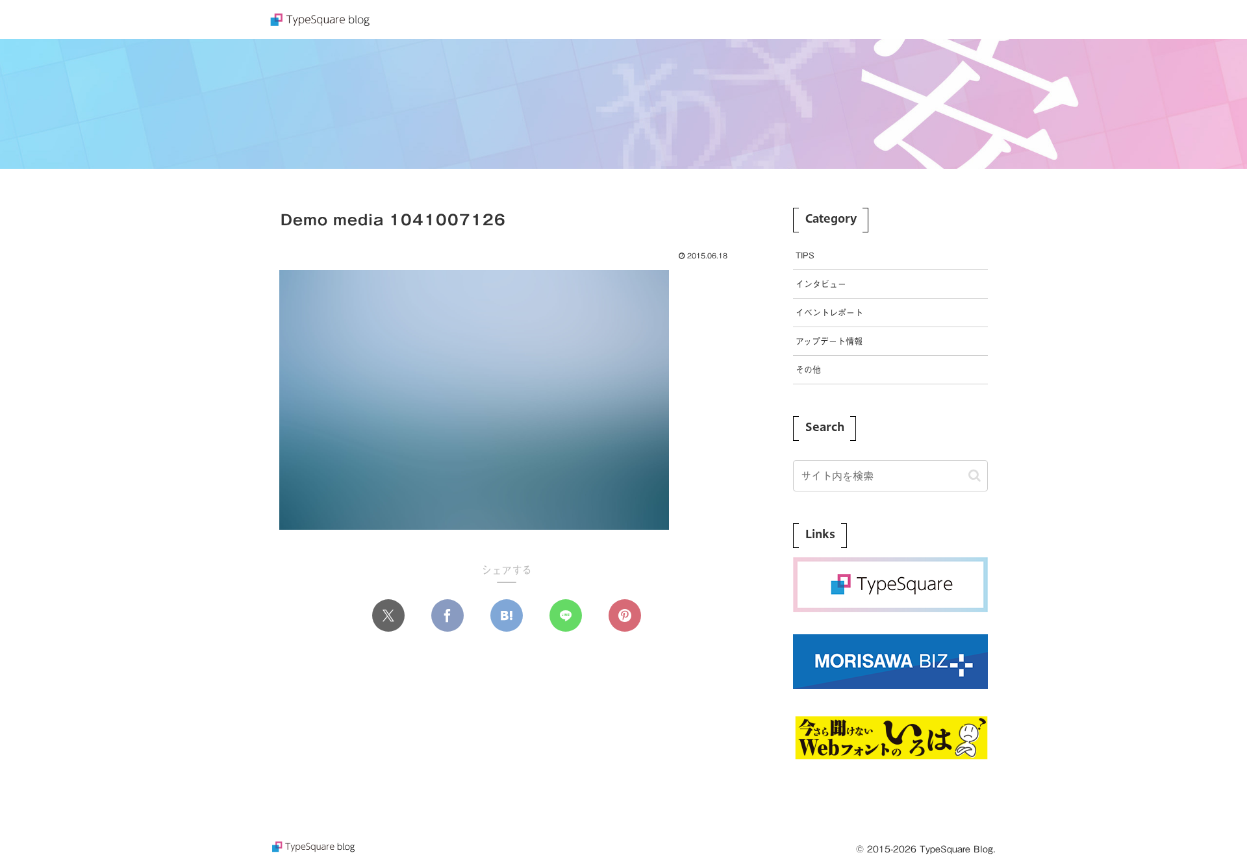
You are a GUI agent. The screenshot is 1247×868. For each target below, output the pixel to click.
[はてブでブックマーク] (506, 615)
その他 (808, 370)
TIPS (805, 255)
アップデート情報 (829, 341)
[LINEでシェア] (565, 615)
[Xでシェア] (388, 615)
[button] (974, 475)
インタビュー (821, 284)
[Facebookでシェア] (447, 615)
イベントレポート (829, 312)
